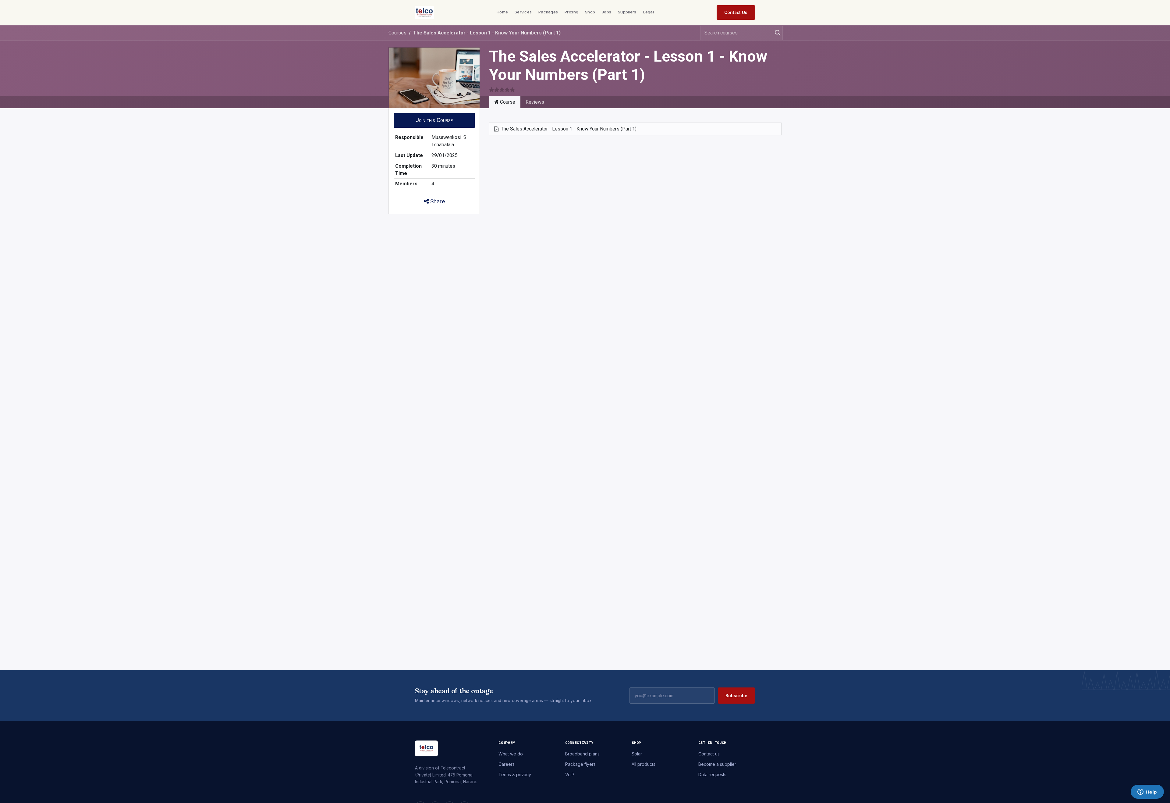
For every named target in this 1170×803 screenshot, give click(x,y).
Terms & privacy (514, 774)
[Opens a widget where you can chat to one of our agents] (1147, 792)
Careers (506, 764)
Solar (637, 753)
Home (502, 11)
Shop (590, 11)
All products (643, 764)
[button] (434, 120)
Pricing (571, 11)
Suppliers (627, 11)
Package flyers (580, 764)
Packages (548, 11)
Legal (648, 11)
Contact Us (735, 12)
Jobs (606, 11)
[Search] (775, 33)
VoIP (569, 774)
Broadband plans (582, 753)
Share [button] (437, 201)
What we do (510, 753)
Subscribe (736, 695)
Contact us (709, 753)
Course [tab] (507, 102)
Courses (397, 33)
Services (523, 11)
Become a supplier (717, 764)
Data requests (712, 774)
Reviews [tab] (535, 102)
